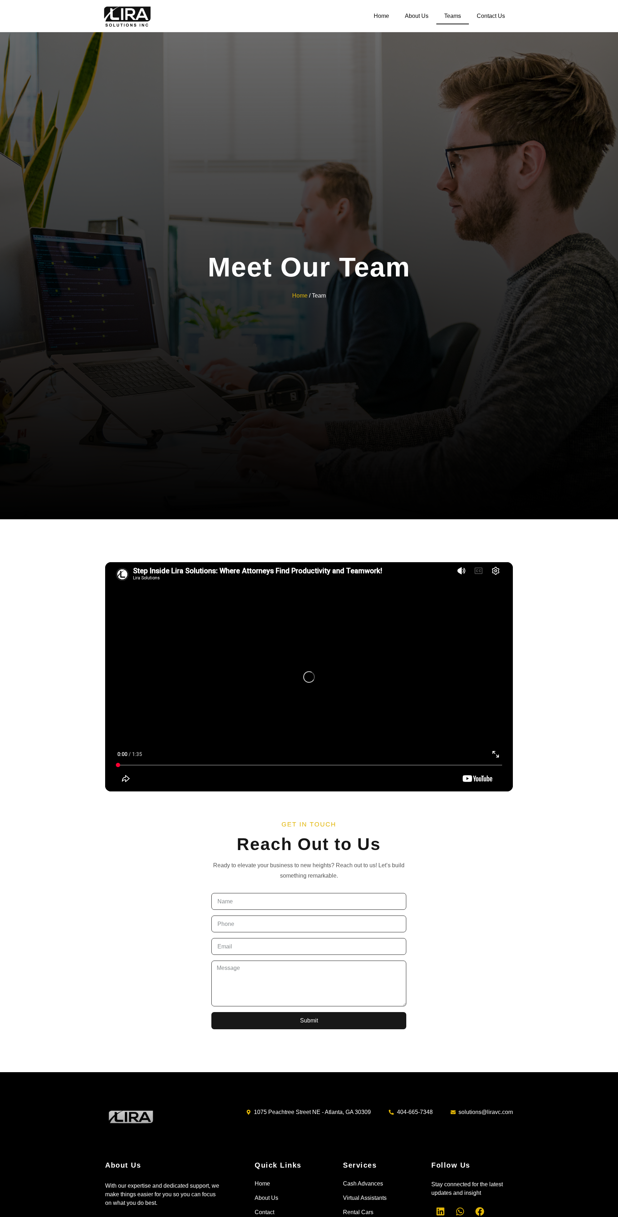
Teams (452, 16)
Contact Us (491, 16)
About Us (416, 16)
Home (381, 16)
